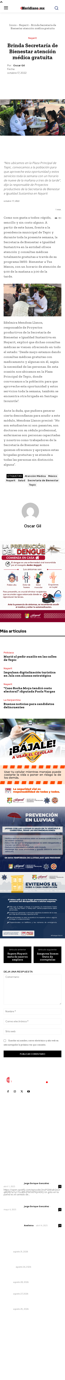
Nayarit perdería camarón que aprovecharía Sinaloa (32, 1275)
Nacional (9, 1266)
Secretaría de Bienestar (43, 480)
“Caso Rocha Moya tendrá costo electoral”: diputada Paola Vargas (29, 689)
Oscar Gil (19, 65)
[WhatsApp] (40, 83)
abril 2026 (12, 1355)
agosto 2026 (13, 1333)
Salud (21, 480)
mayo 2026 (12, 1349)
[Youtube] (28, 1091)
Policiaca (9, 652)
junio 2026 (12, 1344)
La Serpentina (12, 700)
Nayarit (24, 25)
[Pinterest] (32, 83)
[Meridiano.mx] (32, 8)
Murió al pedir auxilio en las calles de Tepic (30, 658)
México (52, 476)
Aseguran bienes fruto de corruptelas (47, 956)
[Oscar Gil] (32, 511)
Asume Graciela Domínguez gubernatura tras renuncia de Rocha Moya (30, 1260)
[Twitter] (24, 83)
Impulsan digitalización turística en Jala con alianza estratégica (30, 674)
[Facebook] (15, 83)
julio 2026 (11, 1339)
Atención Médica (35, 476)
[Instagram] (14, 1091)
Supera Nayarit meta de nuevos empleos (17, 956)
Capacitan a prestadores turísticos (27, 1289)
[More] (49, 83)
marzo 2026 (13, 1360)
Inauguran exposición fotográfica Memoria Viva (31, 1302)
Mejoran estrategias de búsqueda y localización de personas (27, 1245)
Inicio (13, 25)
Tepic (32, 484)
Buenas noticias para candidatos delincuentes (29, 705)
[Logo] (32, 1080)
